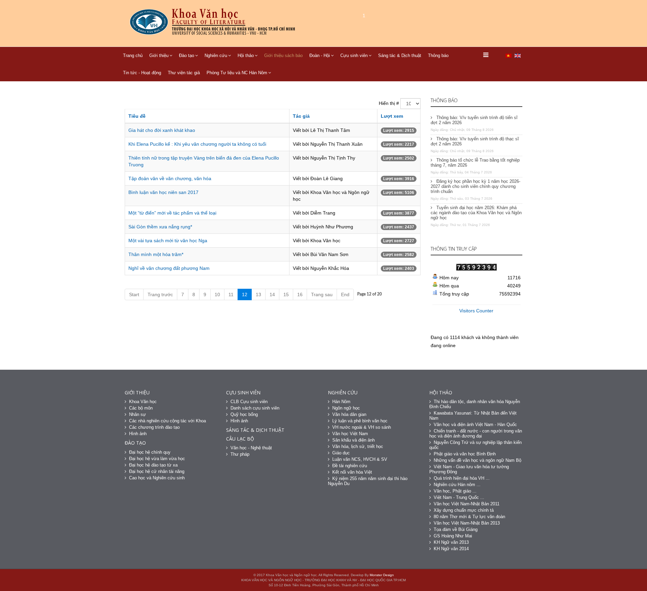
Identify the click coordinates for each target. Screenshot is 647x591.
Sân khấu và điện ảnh (353, 440)
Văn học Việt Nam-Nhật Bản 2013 (467, 523)
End (345, 294)
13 (258, 294)
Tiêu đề (137, 116)
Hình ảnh (138, 433)
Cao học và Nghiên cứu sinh (157, 477)
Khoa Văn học (143, 401)
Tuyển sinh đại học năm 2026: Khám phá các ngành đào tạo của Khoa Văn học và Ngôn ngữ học (476, 212)
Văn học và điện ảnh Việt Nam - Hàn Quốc (475, 424)
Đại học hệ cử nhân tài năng (156, 471)
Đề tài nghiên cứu (349, 465)
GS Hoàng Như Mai (453, 535)
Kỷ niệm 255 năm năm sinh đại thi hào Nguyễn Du (367, 481)
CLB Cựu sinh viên (249, 401)
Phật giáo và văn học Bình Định (465, 453)
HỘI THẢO (440, 392)
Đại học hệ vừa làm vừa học (157, 458)
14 (272, 294)
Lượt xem (392, 116)
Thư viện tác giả (184, 72)
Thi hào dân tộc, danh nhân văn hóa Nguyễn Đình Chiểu (474, 404)
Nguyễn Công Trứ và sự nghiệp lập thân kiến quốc (475, 445)
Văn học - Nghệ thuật (251, 447)
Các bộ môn (141, 408)
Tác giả (301, 116)
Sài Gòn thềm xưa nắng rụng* (160, 226)
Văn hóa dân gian (349, 414)
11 (231, 294)
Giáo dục (341, 452)
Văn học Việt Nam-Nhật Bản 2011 (466, 503)
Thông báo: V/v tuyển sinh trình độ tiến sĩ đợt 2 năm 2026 (474, 120)
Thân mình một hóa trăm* (155, 254)
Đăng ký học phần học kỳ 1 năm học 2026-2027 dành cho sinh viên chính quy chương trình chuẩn (475, 186)
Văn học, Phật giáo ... (455, 491)
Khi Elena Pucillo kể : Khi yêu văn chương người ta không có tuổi (197, 144)
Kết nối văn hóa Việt (352, 472)
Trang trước (160, 294)
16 (300, 294)
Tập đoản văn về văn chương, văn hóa (169, 178)
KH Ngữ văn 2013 (451, 542)
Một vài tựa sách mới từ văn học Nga (167, 240)
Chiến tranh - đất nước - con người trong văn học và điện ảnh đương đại (475, 433)
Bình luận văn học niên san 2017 (163, 192)
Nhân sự (137, 414)
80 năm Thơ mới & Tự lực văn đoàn (469, 516)
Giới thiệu (158, 55)
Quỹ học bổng (244, 414)
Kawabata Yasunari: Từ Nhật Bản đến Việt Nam (473, 416)
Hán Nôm (341, 401)
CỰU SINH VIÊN (243, 392)
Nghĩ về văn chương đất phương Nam (169, 268)
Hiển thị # (389, 103)
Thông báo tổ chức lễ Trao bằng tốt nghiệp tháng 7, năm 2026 (475, 163)
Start (134, 294)
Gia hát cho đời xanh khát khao (161, 130)
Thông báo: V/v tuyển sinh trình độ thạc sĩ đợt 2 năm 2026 (475, 141)
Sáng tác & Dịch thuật (399, 55)
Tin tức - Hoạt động (142, 72)
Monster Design (382, 575)
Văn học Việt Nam (350, 433)
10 (217, 294)
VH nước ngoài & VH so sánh (361, 427)
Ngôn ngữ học (346, 408)
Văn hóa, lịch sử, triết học (357, 446)
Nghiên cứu (216, 55)
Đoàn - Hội (319, 55)
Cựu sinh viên (354, 55)
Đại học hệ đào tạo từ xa (153, 465)
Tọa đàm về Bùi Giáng (455, 529)
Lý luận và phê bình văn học (360, 420)
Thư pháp (239, 454)
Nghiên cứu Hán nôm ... (457, 484)
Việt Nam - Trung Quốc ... (459, 497)
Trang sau (322, 294)
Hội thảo (246, 55)
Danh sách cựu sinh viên (254, 408)
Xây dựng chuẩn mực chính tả (464, 510)
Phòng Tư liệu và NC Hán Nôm (237, 72)
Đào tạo (186, 55)
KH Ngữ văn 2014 (451, 548)
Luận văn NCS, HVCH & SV (359, 459)
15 (286, 294)
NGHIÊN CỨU (343, 392)
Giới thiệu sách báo (283, 55)
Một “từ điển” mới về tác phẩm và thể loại (172, 213)
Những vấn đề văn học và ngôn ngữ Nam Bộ (477, 460)
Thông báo (438, 55)
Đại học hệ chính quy (150, 452)
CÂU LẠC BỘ (240, 438)
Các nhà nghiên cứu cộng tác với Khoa (167, 420)
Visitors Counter (476, 310)
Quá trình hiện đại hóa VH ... (462, 478)
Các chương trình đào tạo (154, 427)
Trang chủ (133, 55)
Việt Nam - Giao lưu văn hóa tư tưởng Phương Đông (469, 469)
